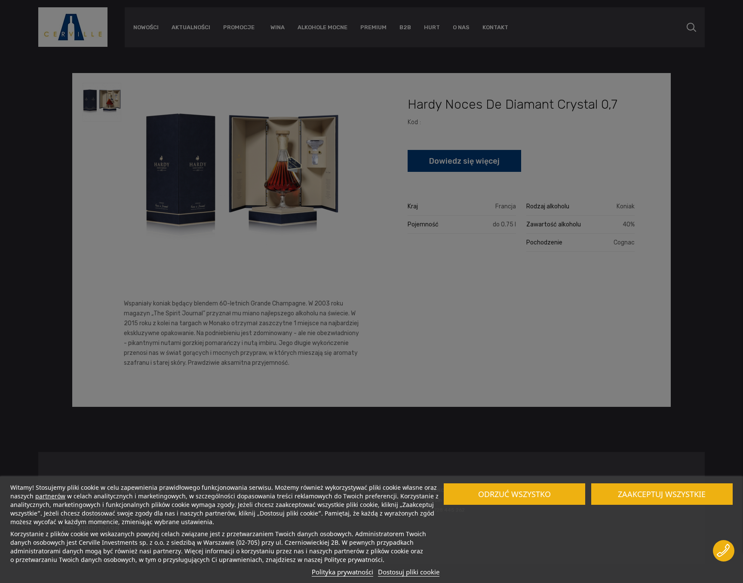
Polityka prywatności (342, 572)
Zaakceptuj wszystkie (662, 494)
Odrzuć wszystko (514, 494)
